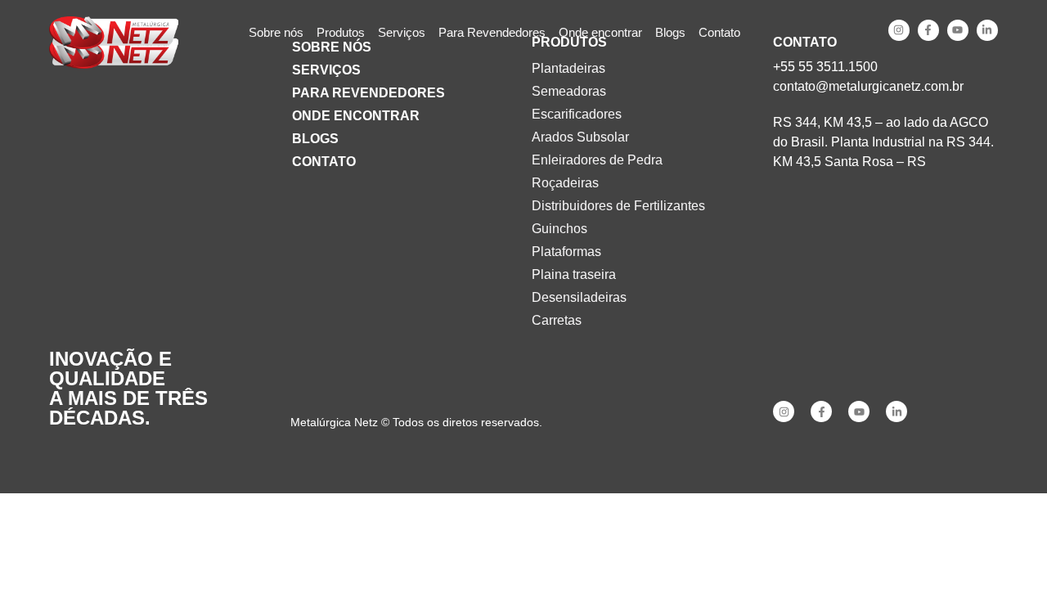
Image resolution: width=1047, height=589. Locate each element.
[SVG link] (113, 32)
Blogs (315, 139)
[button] (340, 33)
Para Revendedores (368, 93)
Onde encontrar (356, 116)
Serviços (326, 70)
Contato (324, 162)
